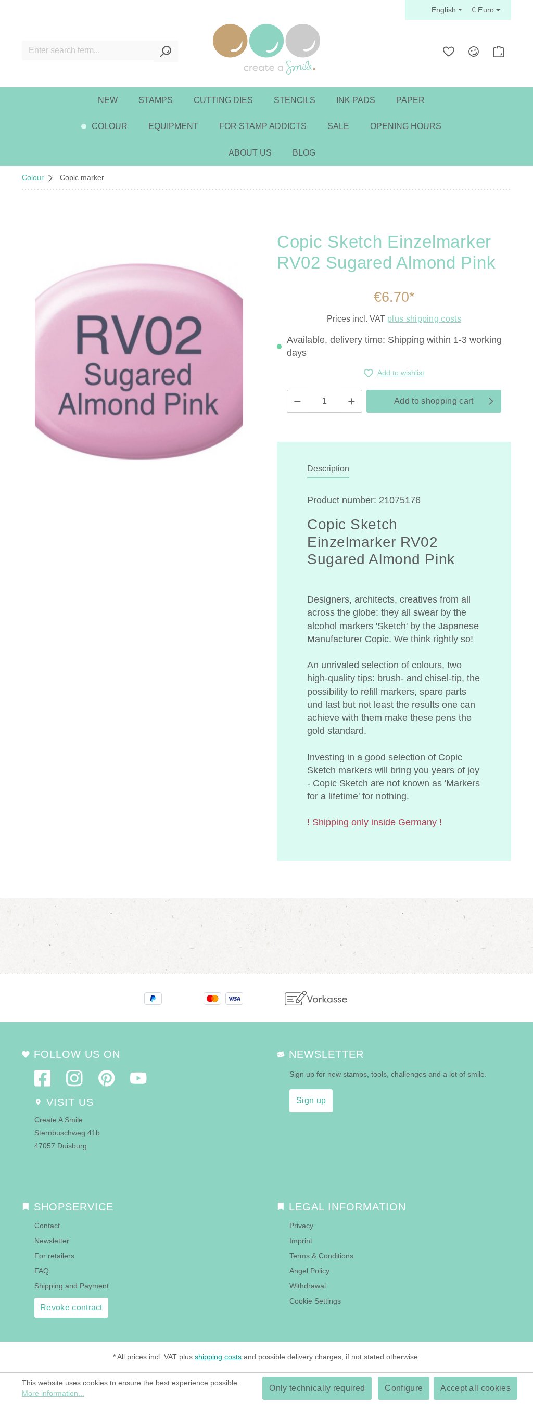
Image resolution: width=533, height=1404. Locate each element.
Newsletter (51, 1240)
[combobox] (88, 50)
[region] (138, 362)
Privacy (301, 1225)
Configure (404, 1388)
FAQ (41, 1271)
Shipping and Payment (71, 1286)
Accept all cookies (475, 1388)
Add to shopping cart (433, 401)
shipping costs (218, 1356)
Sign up (311, 1100)
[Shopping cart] (498, 51)
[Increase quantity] (351, 401)
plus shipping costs (424, 318)
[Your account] (473, 51)
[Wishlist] (448, 51)
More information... (53, 1393)
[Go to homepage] (266, 49)
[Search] (166, 51)
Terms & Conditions (321, 1256)
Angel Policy (309, 1271)
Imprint (300, 1240)
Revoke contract (71, 1307)
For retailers (54, 1256)
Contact (47, 1225)
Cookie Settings (315, 1301)
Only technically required (317, 1388)
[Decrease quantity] (297, 401)
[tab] (328, 469)
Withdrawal (307, 1286)
